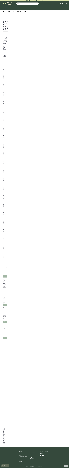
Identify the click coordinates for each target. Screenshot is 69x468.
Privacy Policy (21, 460)
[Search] (37, 4)
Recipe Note (5, 427)
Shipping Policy (21, 452)
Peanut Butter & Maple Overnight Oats (6, 25)
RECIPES (25, 11)
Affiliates (20, 454)
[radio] (3, 31)
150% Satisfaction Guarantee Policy (34, 454)
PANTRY (4, 11)
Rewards (20, 461)
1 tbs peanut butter (4, 348)
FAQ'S (30, 451)
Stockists (20, 457)
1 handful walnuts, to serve (4, 316)
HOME (9, 11)
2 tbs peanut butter (4, 291)
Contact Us (31, 457)
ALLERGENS (19, 11)
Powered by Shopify (39, 466)
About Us (20, 451)
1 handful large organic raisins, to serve (4, 327)
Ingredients (6, 267)
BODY (14, 11)
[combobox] (27, 4)
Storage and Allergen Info (34, 452)
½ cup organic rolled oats (4, 272)
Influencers (21, 455)
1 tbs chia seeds (4, 302)
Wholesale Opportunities (23, 456)
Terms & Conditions (22, 458)
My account (32, 458)
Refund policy (32, 456)
